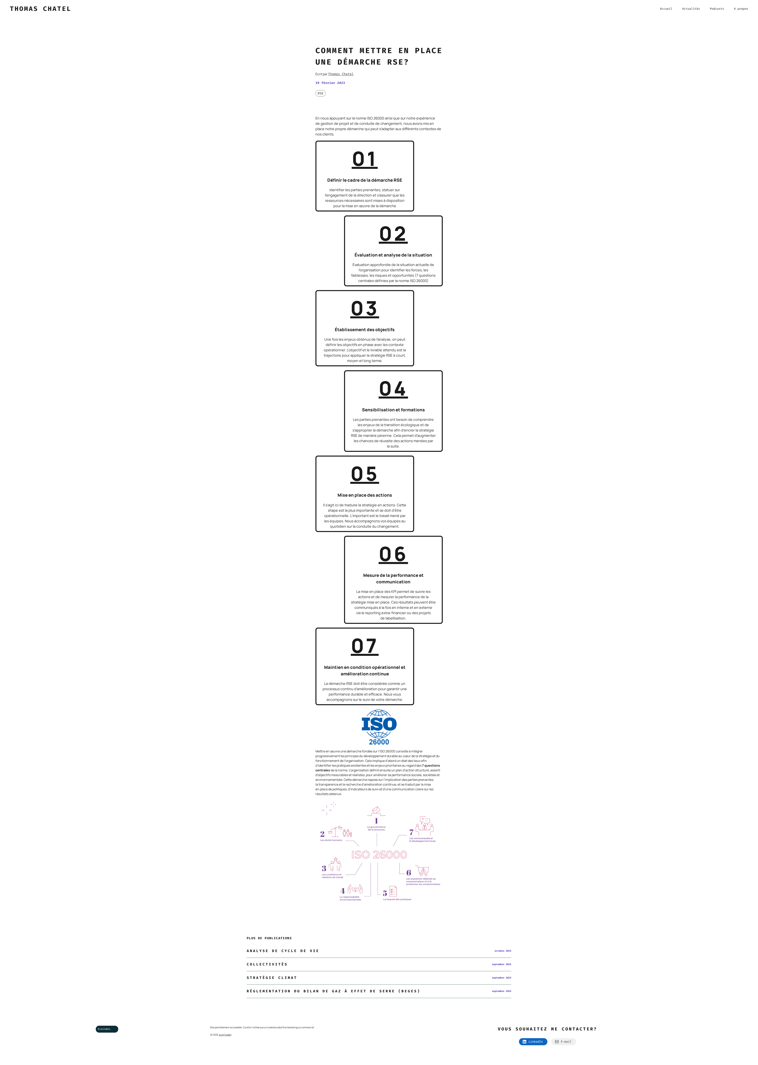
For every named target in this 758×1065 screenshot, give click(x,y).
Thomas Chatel (341, 74)
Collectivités (267, 964)
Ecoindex (104, 1029)
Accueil (666, 9)
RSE (321, 93)
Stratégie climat (272, 977)
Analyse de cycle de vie (283, 950)
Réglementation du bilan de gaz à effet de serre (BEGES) (333, 991)
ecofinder (225, 1034)
